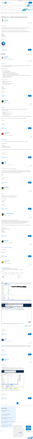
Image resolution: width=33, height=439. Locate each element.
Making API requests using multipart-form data (7, 417)
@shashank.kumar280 (4, 139)
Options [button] (31, 22)
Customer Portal (21, 0)
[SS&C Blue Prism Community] (8, 3)
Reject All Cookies (28, 429)
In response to (9, 59)
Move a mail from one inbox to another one (6, 425)
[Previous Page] (13, 403)
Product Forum (3, 422)
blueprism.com (30, 0)
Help (26, 2)
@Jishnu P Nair (4, 345)
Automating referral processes (5, 410)
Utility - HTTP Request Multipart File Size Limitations (7, 421)
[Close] (30, 424)
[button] (2, 50)
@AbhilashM (3, 107)
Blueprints (3, 411)
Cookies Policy (20, 432)
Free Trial (26, 0)
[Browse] (3, 2)
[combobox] (19, 8)
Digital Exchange (4, 415)
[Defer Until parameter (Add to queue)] (30, 54)
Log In (30, 2)
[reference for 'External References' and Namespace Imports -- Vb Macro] (31, 54)
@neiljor (5, 247)
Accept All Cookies (28, 426)
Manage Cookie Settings (28, 431)
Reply (30, 49)
